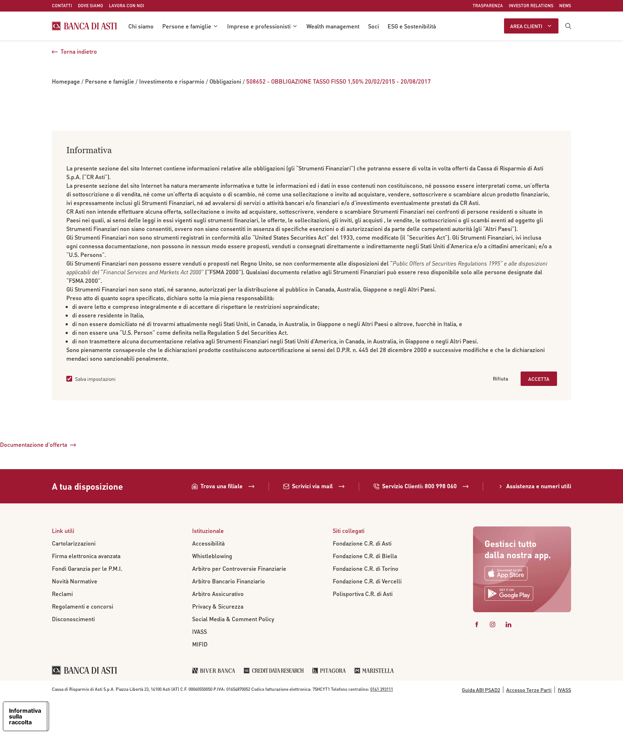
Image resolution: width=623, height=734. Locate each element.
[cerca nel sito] (568, 26)
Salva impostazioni (95, 378)
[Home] (84, 26)
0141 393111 (381, 689)
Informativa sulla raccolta (25, 716)
